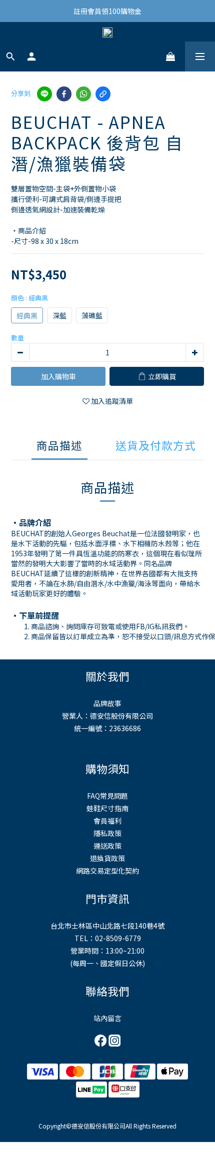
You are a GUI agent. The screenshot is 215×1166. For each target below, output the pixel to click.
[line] (44, 93)
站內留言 (108, 1018)
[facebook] (64, 93)
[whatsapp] (83, 93)
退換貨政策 (107, 858)
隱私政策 (108, 833)
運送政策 (108, 846)
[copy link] (103, 93)
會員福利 (108, 821)
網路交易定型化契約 (107, 871)
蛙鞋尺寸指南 (107, 808)
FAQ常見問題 (107, 796)
